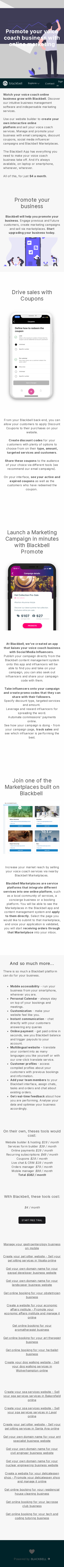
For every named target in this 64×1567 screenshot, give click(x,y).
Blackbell (39, 1559)
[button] (32, 134)
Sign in (60, 83)
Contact (49, 83)
